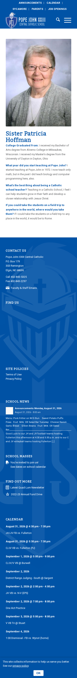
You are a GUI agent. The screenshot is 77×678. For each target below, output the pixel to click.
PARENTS (37, 9)
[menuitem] (30, 3)
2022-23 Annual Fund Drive (26, 494)
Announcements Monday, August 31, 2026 (38, 408)
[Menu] (65, 20)
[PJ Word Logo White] (32, 20)
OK (38, 673)
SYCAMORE (20, 9)
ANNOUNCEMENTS (30, 2)
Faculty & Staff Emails (24, 287)
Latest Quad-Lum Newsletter (27, 487)
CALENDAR (53, 2)
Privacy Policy (14, 378)
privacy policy (21, 665)
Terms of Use (14, 374)
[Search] (56, 20)
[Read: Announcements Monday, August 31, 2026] (9, 410)
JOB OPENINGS (57, 9)
